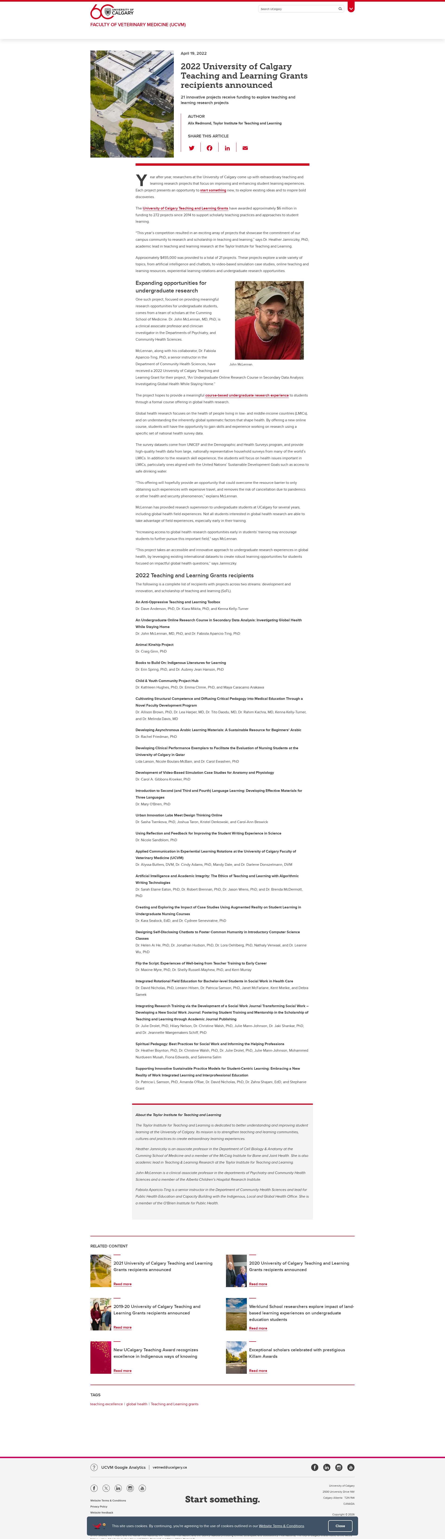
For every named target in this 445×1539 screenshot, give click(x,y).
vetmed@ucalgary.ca (170, 1467)
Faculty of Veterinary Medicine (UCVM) (138, 24)
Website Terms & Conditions (281, 1526)
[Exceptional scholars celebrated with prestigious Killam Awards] (236, 1357)
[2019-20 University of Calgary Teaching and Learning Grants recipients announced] (100, 1314)
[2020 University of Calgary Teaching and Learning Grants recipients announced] (236, 1271)
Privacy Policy (98, 1506)
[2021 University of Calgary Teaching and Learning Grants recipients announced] (100, 1271)
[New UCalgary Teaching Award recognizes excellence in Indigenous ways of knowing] (100, 1357)
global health (136, 1404)
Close (340, 1526)
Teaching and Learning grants (174, 1404)
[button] (194, 147)
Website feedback (101, 1512)
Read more (123, 1284)
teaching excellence (106, 1404)
